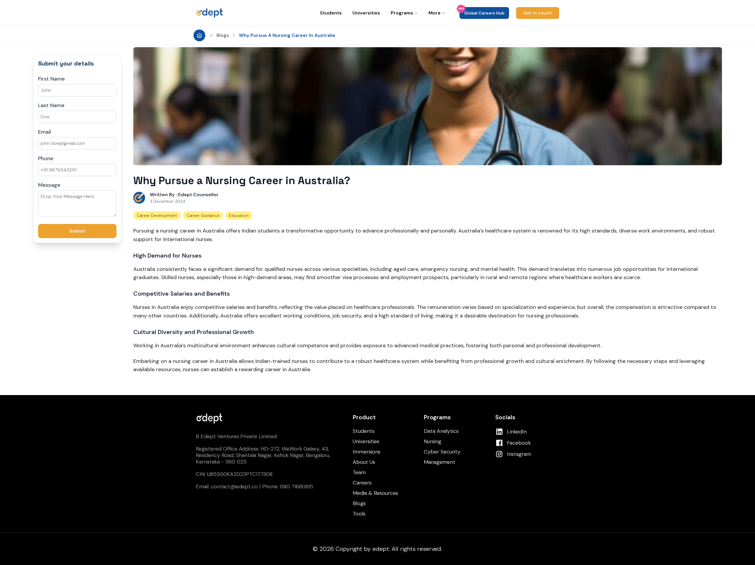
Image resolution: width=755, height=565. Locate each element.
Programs (402, 13)
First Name (51, 78)
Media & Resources (375, 493)
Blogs (222, 35)
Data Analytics (441, 431)
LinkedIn (517, 431)
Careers (362, 482)
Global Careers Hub (484, 13)
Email (44, 131)
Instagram (519, 454)
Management (439, 462)
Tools (359, 513)
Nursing (432, 441)
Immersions (366, 451)
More (435, 13)
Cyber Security (442, 451)
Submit (77, 231)
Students (331, 13)
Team (359, 472)
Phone (45, 158)
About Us (364, 462)
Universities (366, 13)
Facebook (519, 442)
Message (49, 185)
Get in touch (537, 13)
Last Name (51, 105)
